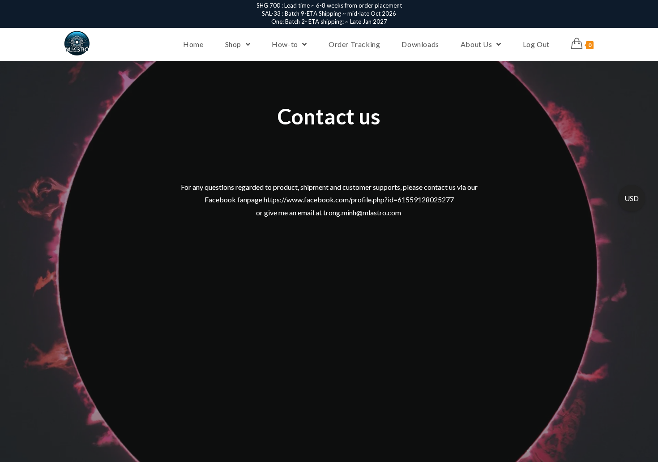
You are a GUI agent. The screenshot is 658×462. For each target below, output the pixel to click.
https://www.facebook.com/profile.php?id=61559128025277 (359, 199)
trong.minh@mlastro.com (362, 212)
